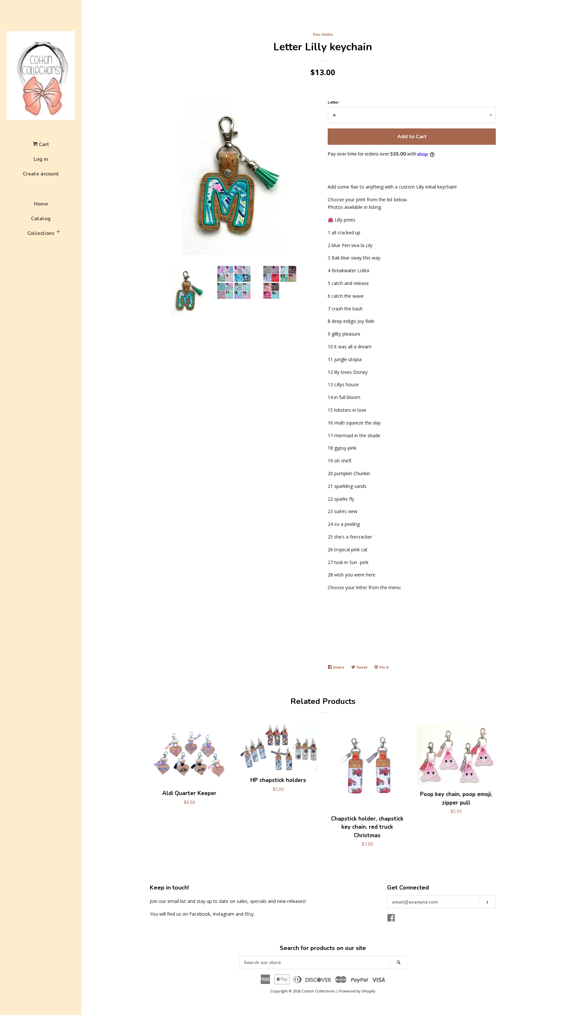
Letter (333, 102)
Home (41, 204)
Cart (43, 144)
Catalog (41, 218)
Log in (41, 159)
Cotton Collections (318, 991)
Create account (41, 174)
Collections (41, 233)
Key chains (323, 34)
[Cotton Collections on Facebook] (391, 919)
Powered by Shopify (357, 991)
